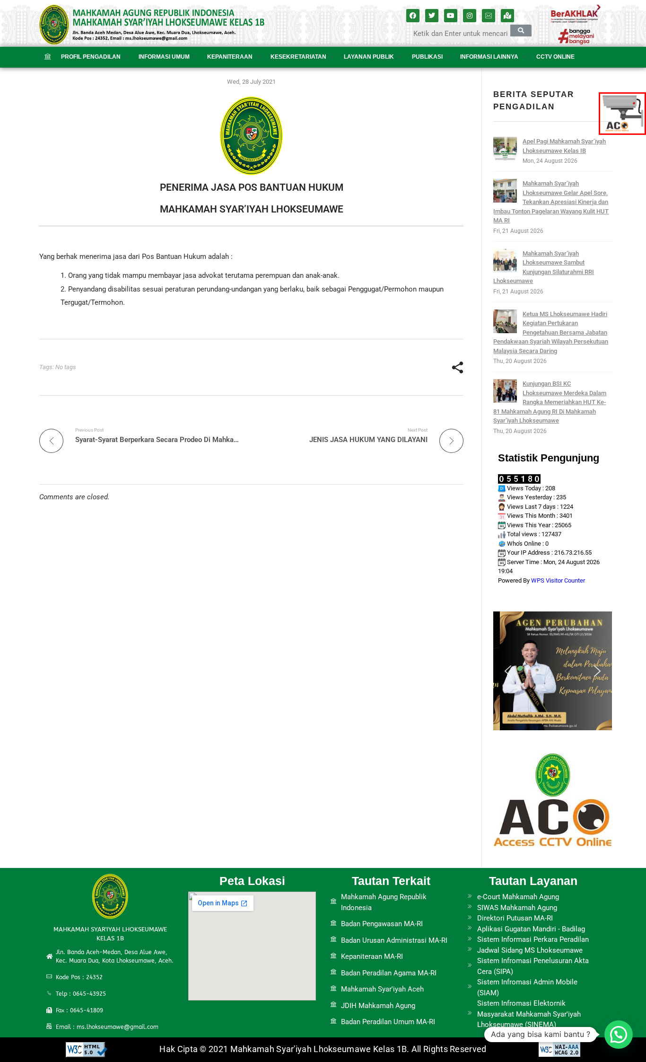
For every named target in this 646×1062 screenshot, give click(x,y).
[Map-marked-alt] (507, 15)
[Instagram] (469, 15)
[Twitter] (431, 15)
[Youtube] (450, 15)
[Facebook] (412, 15)
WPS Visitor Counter (558, 580)
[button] (507, 671)
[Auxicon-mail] (488, 15)
